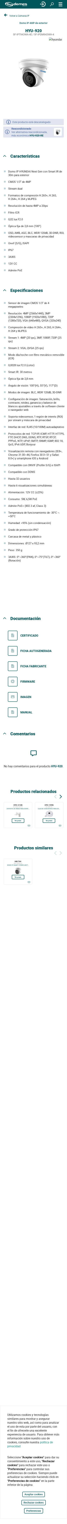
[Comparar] (29, 825)
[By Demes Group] (16, 4)
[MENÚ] (60, 4)
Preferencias (33, 1510)
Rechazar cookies (34, 1502)
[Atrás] (55, 796)
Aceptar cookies (33, 1494)
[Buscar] (51, 4)
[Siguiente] (61, 796)
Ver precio (18, 821)
